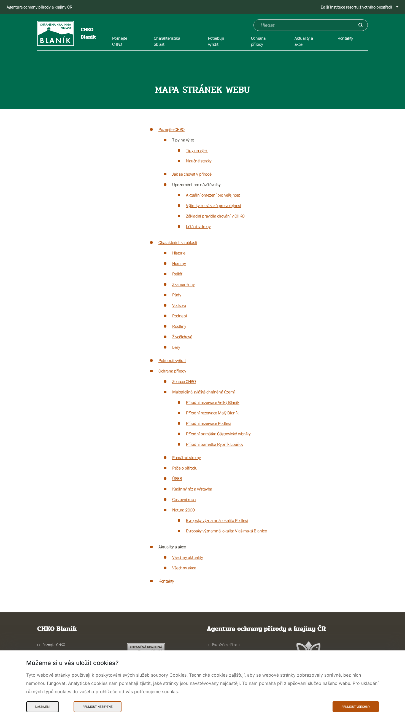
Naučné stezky (199, 160)
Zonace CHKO (184, 381)
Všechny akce (184, 567)
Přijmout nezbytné (97, 707)
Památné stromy (186, 457)
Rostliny (179, 326)
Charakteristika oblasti (177, 242)
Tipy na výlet (197, 150)
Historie (178, 252)
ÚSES (177, 478)
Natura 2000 (183, 509)
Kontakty (166, 580)
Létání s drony (198, 226)
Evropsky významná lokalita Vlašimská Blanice (226, 530)
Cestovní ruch (184, 499)
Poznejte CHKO (171, 129)
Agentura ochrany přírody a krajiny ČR (39, 6)
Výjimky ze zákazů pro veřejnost (213, 205)
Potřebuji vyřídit (172, 360)
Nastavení (42, 707)
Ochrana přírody (172, 370)
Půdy (176, 294)
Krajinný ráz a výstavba (192, 488)
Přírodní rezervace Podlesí (208, 423)
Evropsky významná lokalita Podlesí (217, 520)
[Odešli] (361, 25)
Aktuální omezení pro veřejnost (213, 194)
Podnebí (179, 315)
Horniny (179, 263)
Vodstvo (179, 305)
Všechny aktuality (187, 557)
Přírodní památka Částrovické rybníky (218, 433)
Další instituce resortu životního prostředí (356, 6)
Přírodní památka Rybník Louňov (214, 444)
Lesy (176, 347)
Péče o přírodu (184, 467)
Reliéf (177, 273)
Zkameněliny (183, 284)
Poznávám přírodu (225, 644)
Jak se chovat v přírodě (192, 173)
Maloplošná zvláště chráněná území (203, 391)
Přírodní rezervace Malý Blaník (212, 412)
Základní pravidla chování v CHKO (215, 215)
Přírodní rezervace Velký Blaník (212, 402)
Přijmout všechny (355, 707)
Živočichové (182, 336)
